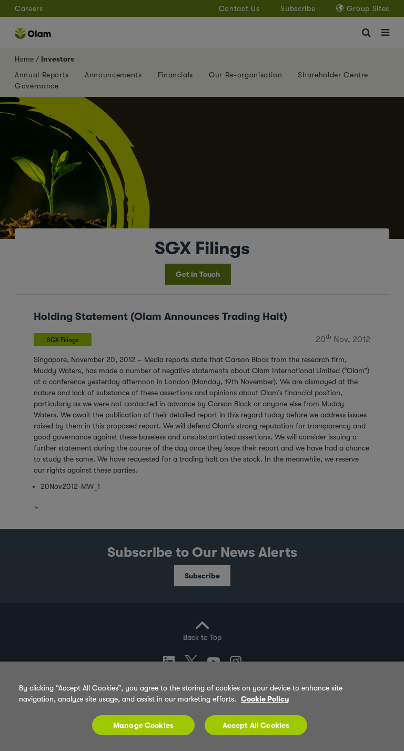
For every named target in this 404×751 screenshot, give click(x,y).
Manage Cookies (143, 725)
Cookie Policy (265, 699)
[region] (202, 706)
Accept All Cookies (256, 725)
